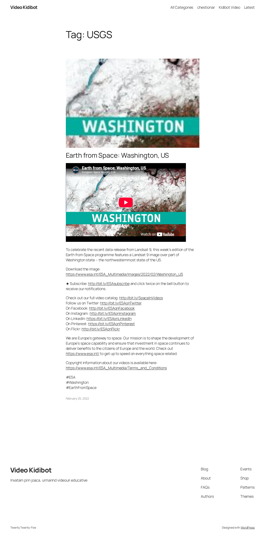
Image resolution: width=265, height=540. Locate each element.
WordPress (248, 527)
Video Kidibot (23, 7)
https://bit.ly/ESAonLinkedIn (109, 318)
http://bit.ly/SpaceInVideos (141, 297)
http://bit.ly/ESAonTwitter (120, 302)
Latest (249, 7)
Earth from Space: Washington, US (117, 155)
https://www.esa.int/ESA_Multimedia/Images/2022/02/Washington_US (124, 274)
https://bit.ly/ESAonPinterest (111, 323)
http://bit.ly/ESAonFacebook (112, 308)
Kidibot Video (229, 7)
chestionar (206, 7)
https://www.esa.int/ (82, 353)
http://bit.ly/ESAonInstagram (113, 313)
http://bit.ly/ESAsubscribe (108, 283)
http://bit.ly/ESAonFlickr (101, 328)
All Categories (181, 7)
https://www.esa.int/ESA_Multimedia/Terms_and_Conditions (116, 367)
